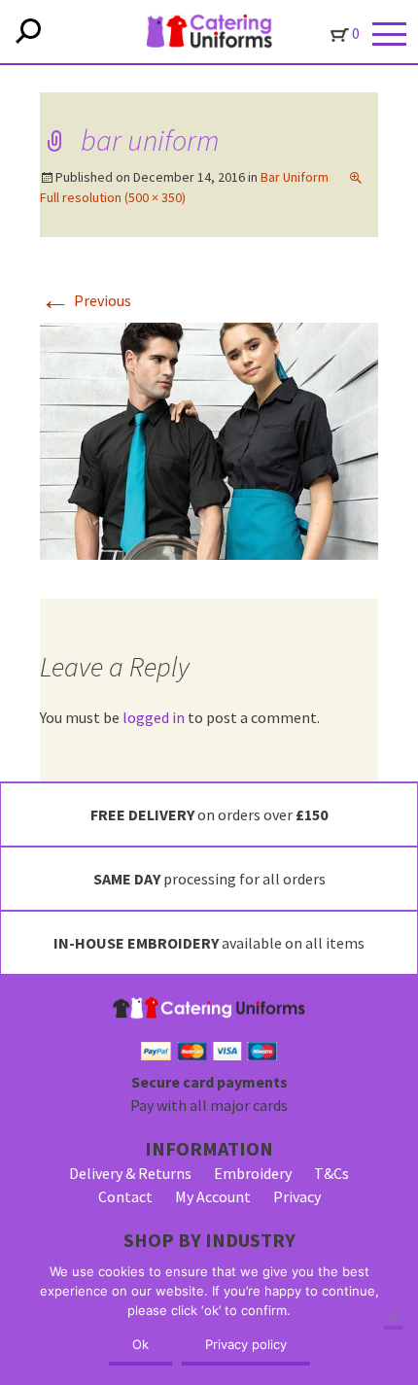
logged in (153, 717)
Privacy (297, 1196)
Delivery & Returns (130, 1173)
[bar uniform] (209, 439)
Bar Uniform (295, 177)
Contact (125, 1196)
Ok (140, 1344)
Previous (85, 300)
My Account (213, 1196)
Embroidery (253, 1173)
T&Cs (331, 1173)
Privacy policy (246, 1344)
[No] (393, 1318)
